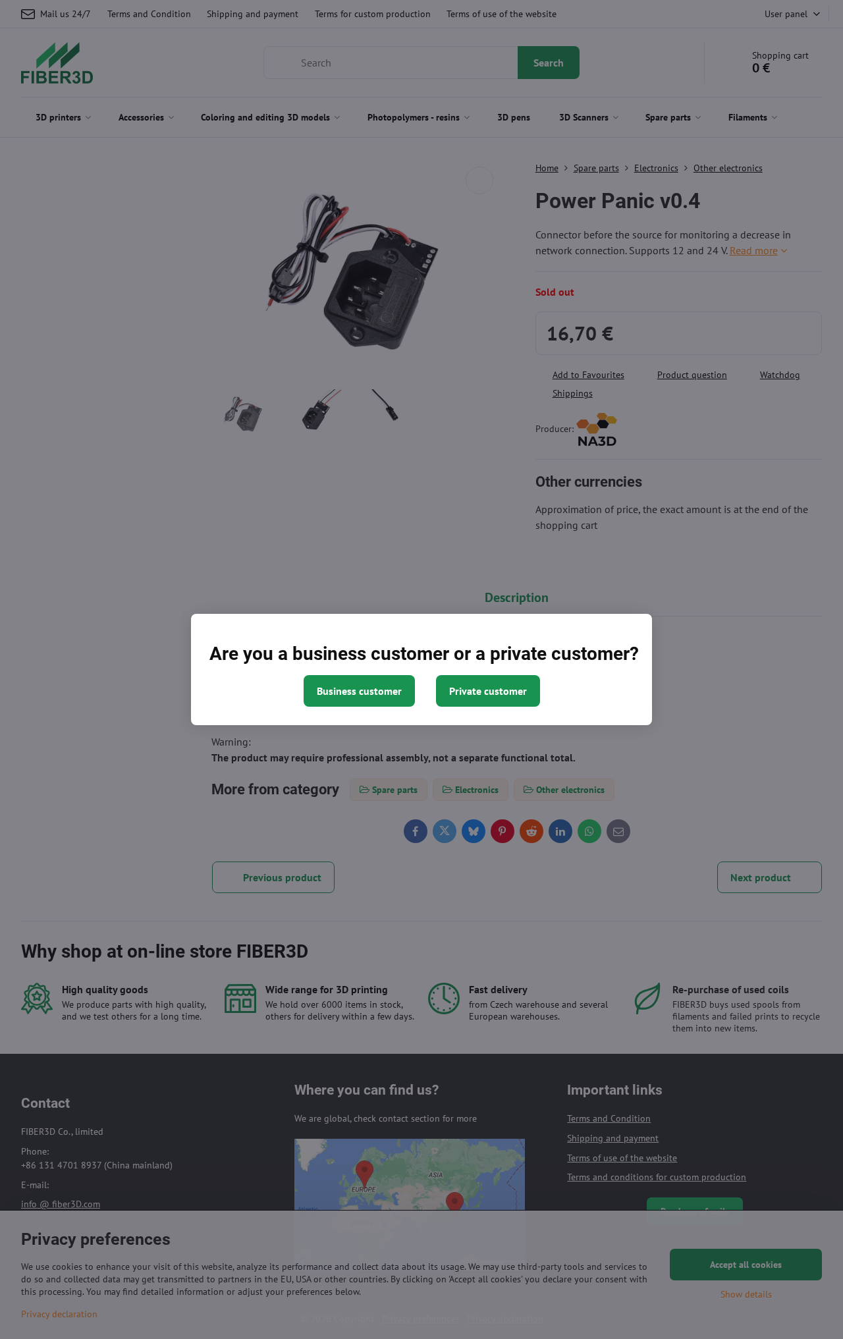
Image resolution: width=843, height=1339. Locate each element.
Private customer (488, 690)
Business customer (359, 690)
